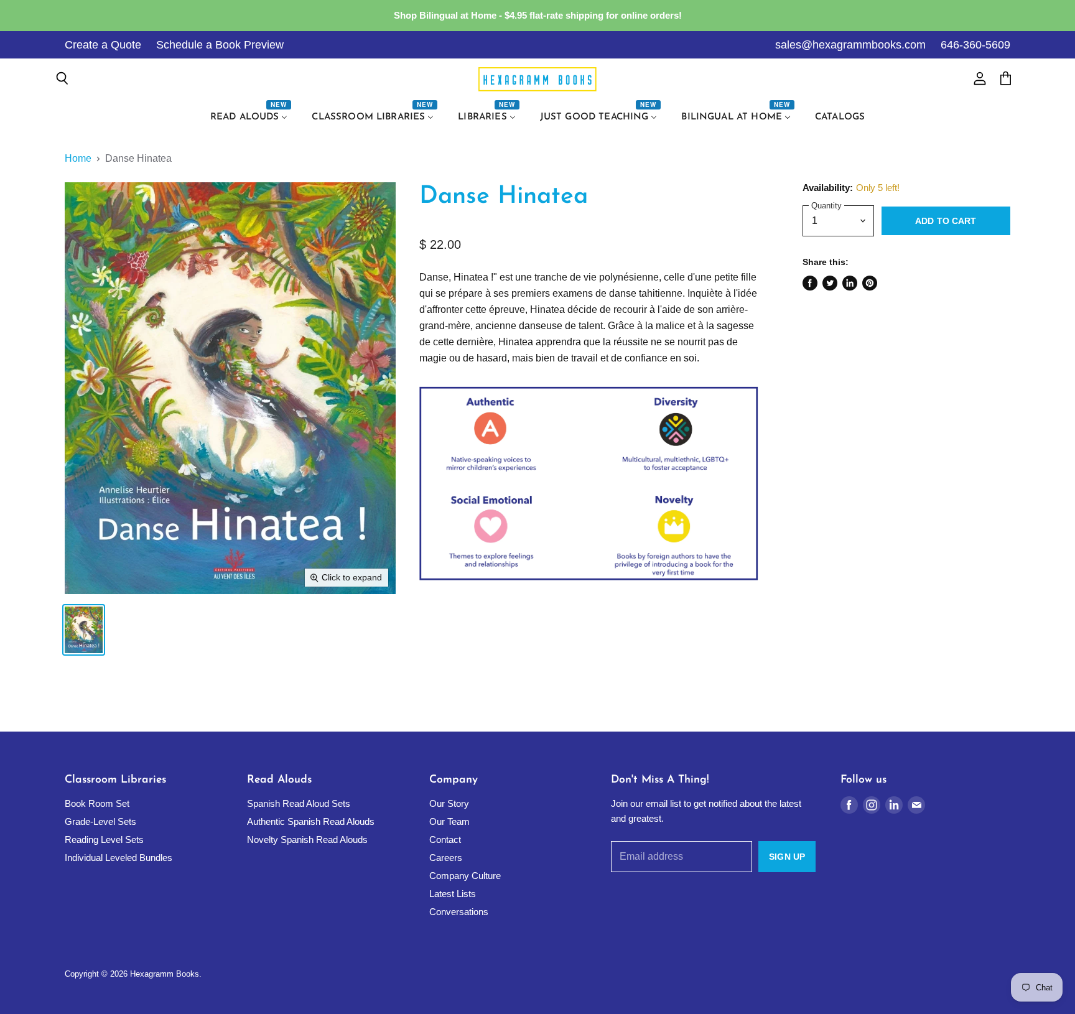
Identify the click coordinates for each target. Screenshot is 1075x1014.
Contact (445, 839)
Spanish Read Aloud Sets (298, 803)
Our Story (449, 803)
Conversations (458, 911)
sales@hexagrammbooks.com (850, 45)
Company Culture (465, 875)
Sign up (787, 857)
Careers (445, 857)
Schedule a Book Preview (220, 45)
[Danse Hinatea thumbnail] (83, 629)
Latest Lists (452, 893)
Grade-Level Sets (100, 821)
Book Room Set (97, 803)
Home (78, 158)
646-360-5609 (975, 45)
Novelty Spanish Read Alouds (307, 839)
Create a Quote (103, 45)
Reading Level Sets (104, 839)
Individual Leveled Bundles (118, 857)
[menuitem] (251, 118)
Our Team (449, 821)
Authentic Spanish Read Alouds (311, 821)
